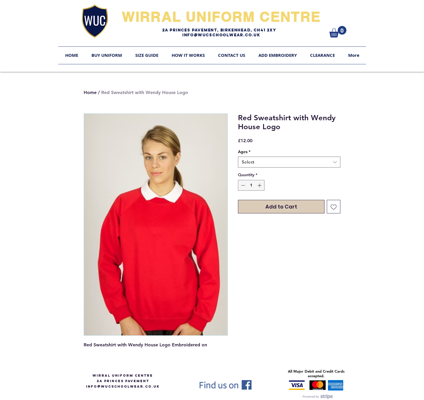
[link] (337, 31)
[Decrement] (242, 185)
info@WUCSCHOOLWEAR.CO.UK (123, 386)
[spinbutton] (251, 185)
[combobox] (289, 162)
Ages (244, 151)
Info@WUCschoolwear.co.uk (221, 35)
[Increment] (260, 185)
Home (90, 92)
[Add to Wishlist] (333, 206)
